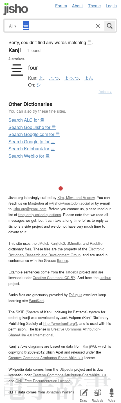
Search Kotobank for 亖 (31, 148)
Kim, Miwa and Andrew (76, 197)
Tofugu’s (75, 294)
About (77, 5)
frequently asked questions (39, 214)
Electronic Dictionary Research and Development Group (56, 251)
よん (88, 78)
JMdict (43, 243)
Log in (111, 5)
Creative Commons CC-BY (54, 277)
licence (62, 260)
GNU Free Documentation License (42, 380)
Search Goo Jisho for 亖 (32, 127)
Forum (61, 5)
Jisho (15, 9)
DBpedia (66, 369)
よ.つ (54, 78)
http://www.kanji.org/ (59, 323)
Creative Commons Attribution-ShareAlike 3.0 (69, 374)
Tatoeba (71, 272)
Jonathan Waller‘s (60, 392)
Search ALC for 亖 (26, 120)
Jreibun (105, 277)
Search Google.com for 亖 (34, 134)
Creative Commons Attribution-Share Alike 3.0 (45, 357)
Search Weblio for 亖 (29, 156)
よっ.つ (71, 78)
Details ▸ (105, 91)
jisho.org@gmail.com (29, 208)
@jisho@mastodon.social (69, 203)
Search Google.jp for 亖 (31, 141)
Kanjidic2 (57, 243)
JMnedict (74, 243)
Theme (94, 5)
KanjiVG (89, 346)
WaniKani (36, 300)
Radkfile (96, 243)
